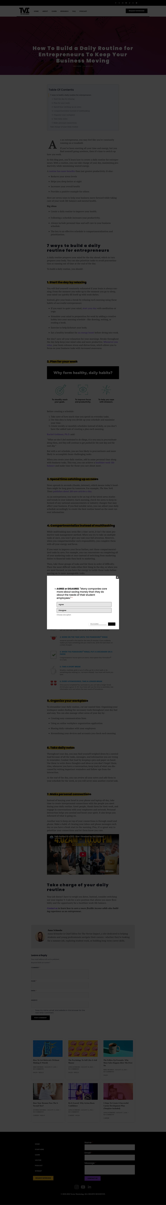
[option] (84, 604)
